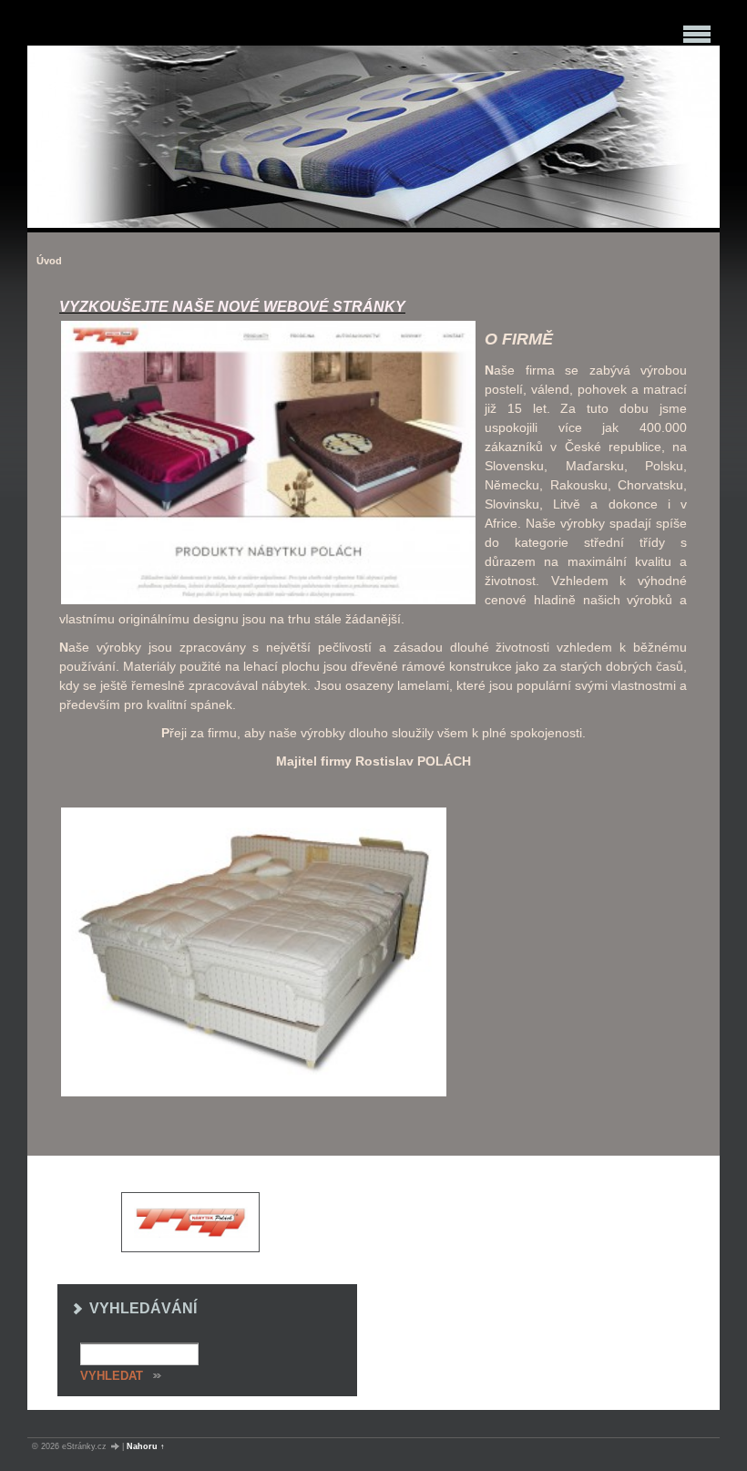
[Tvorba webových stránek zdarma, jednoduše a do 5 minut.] (115, 1447)
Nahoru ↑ (146, 1446)
